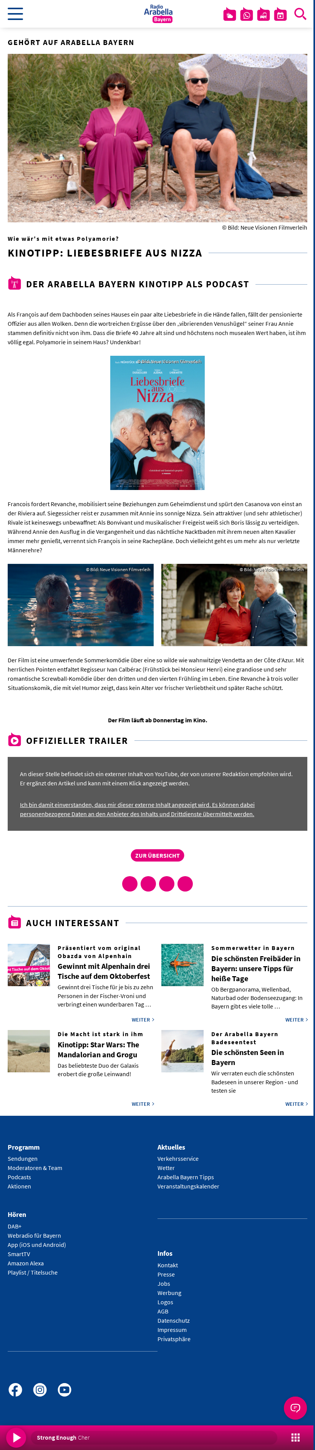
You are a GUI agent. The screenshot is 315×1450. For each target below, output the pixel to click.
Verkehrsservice (178, 1158)
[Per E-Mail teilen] (185, 884)
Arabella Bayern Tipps (186, 1177)
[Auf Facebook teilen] (130, 884)
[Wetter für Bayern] (230, 15)
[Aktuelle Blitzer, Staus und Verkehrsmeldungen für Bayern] (263, 15)
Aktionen (19, 1186)
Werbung (169, 1293)
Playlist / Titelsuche (33, 1272)
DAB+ (15, 1226)
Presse (166, 1274)
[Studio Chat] (247, 15)
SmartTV (19, 1254)
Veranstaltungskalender (188, 1186)
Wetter (166, 1168)
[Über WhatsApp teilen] (166, 884)
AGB (163, 1311)
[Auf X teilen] (148, 884)
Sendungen (23, 1158)
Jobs (164, 1283)
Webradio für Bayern (34, 1235)
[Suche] (300, 14)
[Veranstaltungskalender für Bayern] (280, 15)
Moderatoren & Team (35, 1168)
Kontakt (168, 1265)
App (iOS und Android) (37, 1244)
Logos (165, 1302)
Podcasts (19, 1177)
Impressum (172, 1329)
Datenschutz (174, 1320)
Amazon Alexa (26, 1263)
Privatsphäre (174, 1339)
